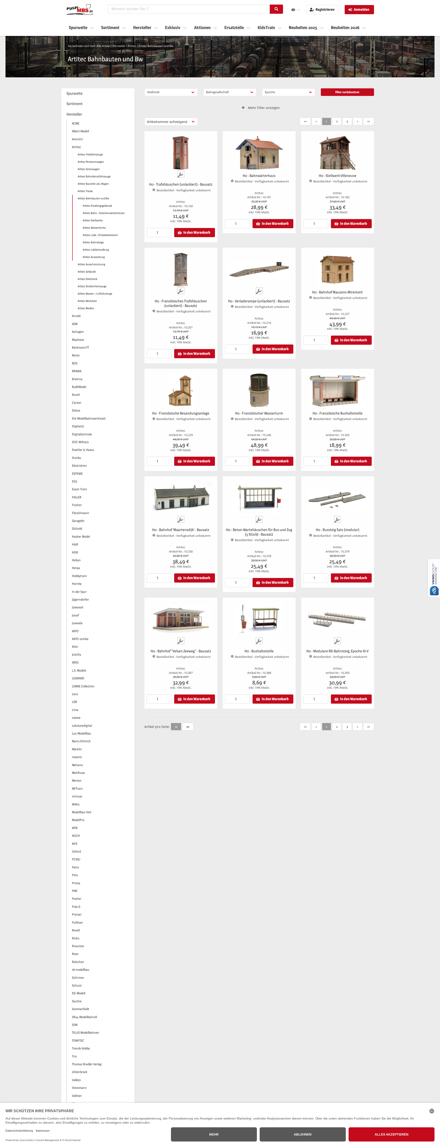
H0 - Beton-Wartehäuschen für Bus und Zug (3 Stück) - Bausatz (259, 532)
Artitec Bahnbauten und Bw (155, 46)
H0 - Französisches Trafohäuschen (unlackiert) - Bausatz (181, 303)
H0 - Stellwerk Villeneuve (337, 176)
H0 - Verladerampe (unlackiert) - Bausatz (259, 301)
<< (305, 121)
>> (368, 121)
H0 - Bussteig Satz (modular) (337, 530)
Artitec (132, 46)
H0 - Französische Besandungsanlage (180, 413)
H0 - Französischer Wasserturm (259, 413)
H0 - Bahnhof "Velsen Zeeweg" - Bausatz (181, 651)
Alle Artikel (103, 46)
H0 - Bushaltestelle (259, 651)
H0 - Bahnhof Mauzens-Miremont (337, 292)
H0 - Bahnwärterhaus (259, 176)
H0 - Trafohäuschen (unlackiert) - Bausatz (180, 184)
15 (176, 726)
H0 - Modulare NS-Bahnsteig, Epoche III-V (337, 651)
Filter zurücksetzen (347, 92)
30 (187, 726)
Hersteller (119, 46)
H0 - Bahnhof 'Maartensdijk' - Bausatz (180, 530)
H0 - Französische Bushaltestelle (338, 413)
